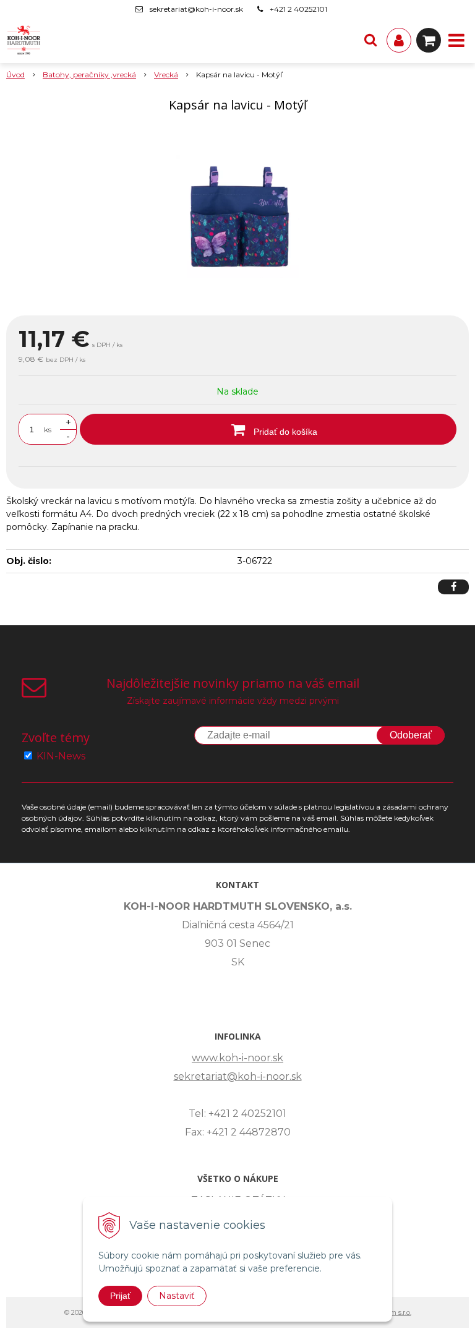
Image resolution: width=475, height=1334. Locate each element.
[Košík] (428, 40)
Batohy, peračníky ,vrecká (89, 74)
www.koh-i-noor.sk (237, 1058)
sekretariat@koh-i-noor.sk (196, 9)
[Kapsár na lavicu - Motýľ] (237, 216)
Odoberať (411, 735)
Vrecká (166, 74)
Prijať (120, 1296)
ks (47, 429)
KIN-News (60, 756)
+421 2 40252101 (298, 9)
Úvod (15, 74)
